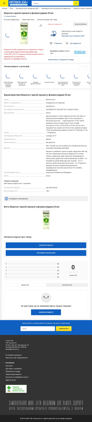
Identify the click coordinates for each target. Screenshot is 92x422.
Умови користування (13, 374)
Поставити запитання (46, 253)
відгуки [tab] (24, 285)
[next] (87, 66)
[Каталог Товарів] (4, 3)
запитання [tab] (66, 285)
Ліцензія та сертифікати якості (15, 59)
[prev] (82, 66)
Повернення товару (13, 371)
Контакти (9, 366)
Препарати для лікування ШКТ (73, 36)
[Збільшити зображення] (40, 25)
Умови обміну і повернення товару (61, 60)
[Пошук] (76, 3)
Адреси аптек (11, 380)
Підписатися (63, 328)
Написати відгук (46, 245)
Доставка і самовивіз (14, 369)
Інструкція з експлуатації (18, 199)
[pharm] (42, 389)
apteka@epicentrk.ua (12, 349)
